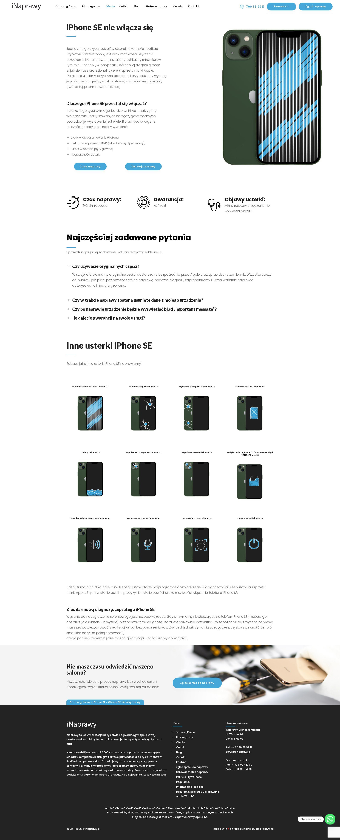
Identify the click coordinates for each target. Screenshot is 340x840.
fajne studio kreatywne (259, 829)
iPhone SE (99, 702)
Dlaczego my (184, 737)
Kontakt (181, 762)
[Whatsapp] (330, 819)
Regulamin (183, 782)
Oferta (180, 742)
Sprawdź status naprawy (192, 772)
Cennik (180, 757)
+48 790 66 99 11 (241, 747)
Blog (179, 752)
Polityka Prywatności (189, 777)
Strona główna (80, 702)
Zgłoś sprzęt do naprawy (192, 767)
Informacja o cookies (189, 787)
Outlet (180, 747)
